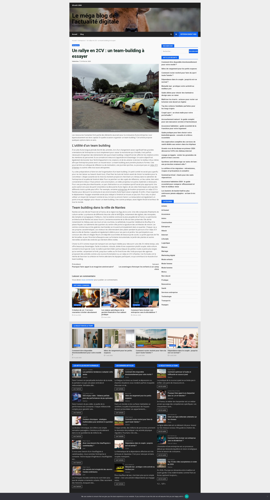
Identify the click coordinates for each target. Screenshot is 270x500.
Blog (82, 34)
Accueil (74, 34)
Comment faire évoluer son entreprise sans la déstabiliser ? (145, 298)
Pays (120, 212)
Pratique (164, 280)
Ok (187, 496)
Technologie (166, 296)
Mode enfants (167, 259)
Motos (164, 272)
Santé (163, 288)
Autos (163, 218)
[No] (267, 496)
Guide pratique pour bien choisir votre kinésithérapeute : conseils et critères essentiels (176, 135)
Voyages (164, 305)
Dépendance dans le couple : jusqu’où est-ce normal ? (183, 338)
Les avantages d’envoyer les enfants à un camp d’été (139, 266)
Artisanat (165, 210)
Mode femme (166, 263)
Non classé (165, 276)
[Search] (171, 34)
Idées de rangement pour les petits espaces (179, 69)
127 (162, 484)
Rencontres (166, 284)
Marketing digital (168, 255)
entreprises (122, 189)
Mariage (164, 251)
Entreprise (76, 45)
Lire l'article (77, 389)
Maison (164, 247)
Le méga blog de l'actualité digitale (95, 18)
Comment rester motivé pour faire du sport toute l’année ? (151, 338)
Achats (164, 206)
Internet (164, 235)
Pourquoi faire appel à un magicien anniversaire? (93, 265)
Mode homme (166, 268)
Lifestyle (165, 239)
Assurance (165, 214)
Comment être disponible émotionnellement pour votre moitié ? (87, 338)
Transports (165, 301)
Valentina (75, 61)
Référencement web (188, 34)
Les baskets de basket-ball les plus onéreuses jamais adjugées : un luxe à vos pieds (178, 193)
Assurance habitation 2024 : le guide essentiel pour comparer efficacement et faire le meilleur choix (178, 184)
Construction (166, 222)
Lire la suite (162, 386)
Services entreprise (169, 292)
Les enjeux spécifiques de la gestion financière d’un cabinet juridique (115, 298)
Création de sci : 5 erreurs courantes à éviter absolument (86, 298)
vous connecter (87, 280)
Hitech (164, 231)
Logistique (165, 243)
